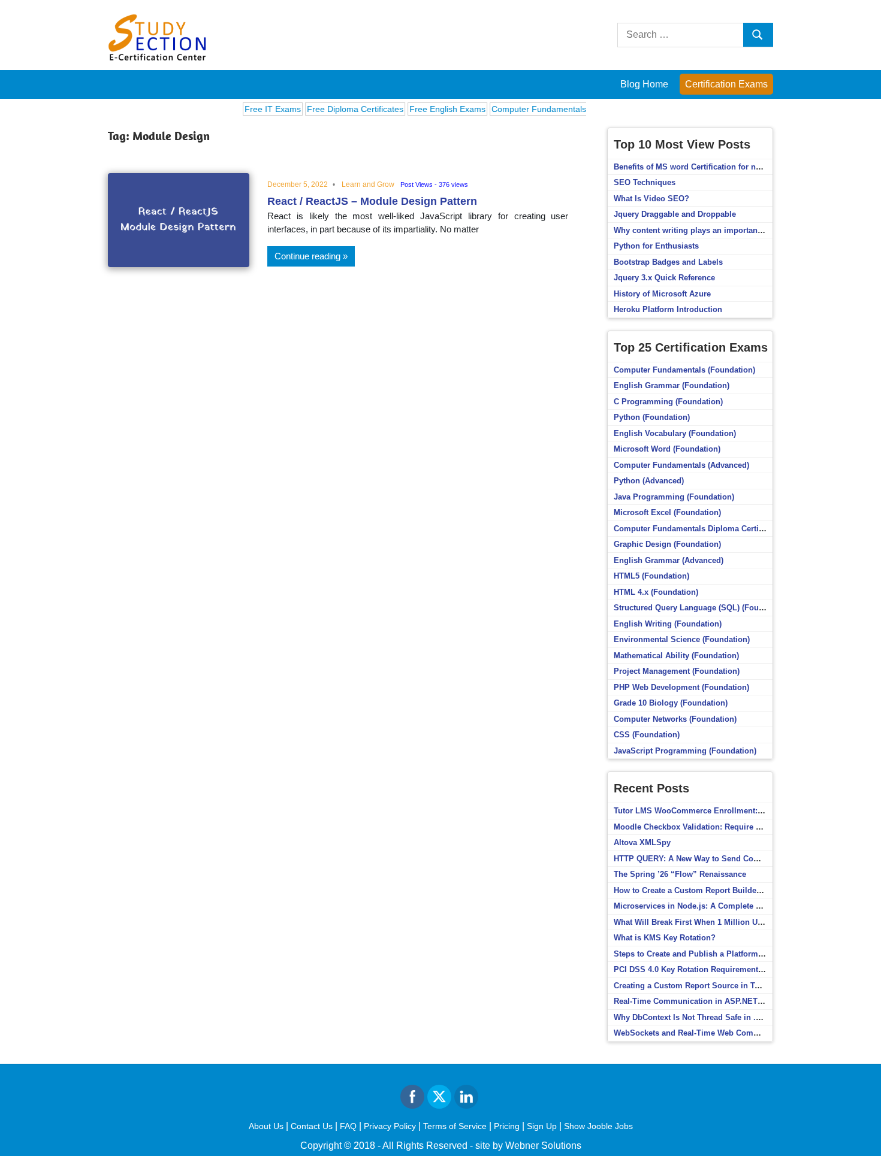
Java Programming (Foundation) (674, 496)
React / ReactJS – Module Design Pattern (372, 201)
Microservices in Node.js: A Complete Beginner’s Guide (717, 905)
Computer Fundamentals (523, 109)
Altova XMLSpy (642, 842)
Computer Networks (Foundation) (675, 719)
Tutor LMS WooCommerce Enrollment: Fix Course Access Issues (734, 810)
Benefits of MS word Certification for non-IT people (708, 166)
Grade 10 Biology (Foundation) (671, 702)
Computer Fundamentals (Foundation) (684, 369)
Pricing (507, 1126)
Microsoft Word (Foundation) (667, 448)
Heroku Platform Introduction (668, 309)
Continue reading (307, 256)
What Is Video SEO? (651, 198)
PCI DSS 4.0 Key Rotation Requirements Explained (708, 969)
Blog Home (644, 84)
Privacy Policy (390, 1126)
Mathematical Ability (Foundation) (676, 655)
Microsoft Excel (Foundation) (667, 512)
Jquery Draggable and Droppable (675, 214)
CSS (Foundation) (647, 734)
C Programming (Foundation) (668, 401)
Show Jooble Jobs (598, 1126)
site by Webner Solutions (528, 1145)
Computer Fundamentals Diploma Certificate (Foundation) (721, 528)
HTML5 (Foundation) (651, 575)
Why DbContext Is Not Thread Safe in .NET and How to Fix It (725, 1017)
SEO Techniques (644, 182)
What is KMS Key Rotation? (665, 937)
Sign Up (542, 1126)
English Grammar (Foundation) (671, 385)
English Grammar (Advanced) (668, 560)
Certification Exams (726, 84)
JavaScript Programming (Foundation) (685, 750)
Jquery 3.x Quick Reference (664, 277)
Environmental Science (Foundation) (682, 639)
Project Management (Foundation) (677, 671)
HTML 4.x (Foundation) (656, 592)
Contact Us (312, 1126)
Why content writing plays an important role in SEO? (712, 230)
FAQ (348, 1126)
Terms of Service (455, 1126)
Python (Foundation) (652, 417)
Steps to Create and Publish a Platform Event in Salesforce (723, 953)
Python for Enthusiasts (656, 245)
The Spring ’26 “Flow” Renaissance (680, 874)
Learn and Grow (368, 184)
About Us (266, 1126)
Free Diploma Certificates (340, 109)
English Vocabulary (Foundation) (675, 433)
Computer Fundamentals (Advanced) (681, 465)
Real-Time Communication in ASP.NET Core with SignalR (720, 1001)
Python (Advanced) (649, 480)
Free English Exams (432, 109)
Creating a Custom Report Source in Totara (693, 985)
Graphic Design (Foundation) (667, 544)
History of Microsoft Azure (662, 293)
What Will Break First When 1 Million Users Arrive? (708, 922)
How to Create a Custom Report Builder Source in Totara (718, 890)
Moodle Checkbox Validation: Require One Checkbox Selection (730, 826)
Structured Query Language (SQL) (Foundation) (701, 607)
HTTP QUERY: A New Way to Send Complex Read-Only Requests (733, 858)
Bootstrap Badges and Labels (668, 262)
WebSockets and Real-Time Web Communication (704, 1032)
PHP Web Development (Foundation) (681, 687)
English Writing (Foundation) (668, 623)
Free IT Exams (258, 109)
